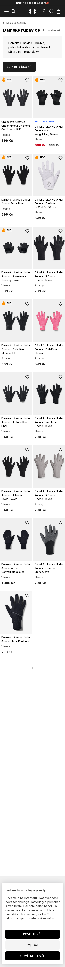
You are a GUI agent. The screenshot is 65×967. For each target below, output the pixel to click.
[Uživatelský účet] (44, 11)
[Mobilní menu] (6, 11)
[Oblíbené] (51, 11)
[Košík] (58, 11)
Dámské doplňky (16, 22)
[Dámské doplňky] (4, 23)
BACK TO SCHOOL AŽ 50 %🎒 (32, 3)
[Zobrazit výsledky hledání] (14, 11)
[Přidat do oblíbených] (27, 80)
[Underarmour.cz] (32, 11)
